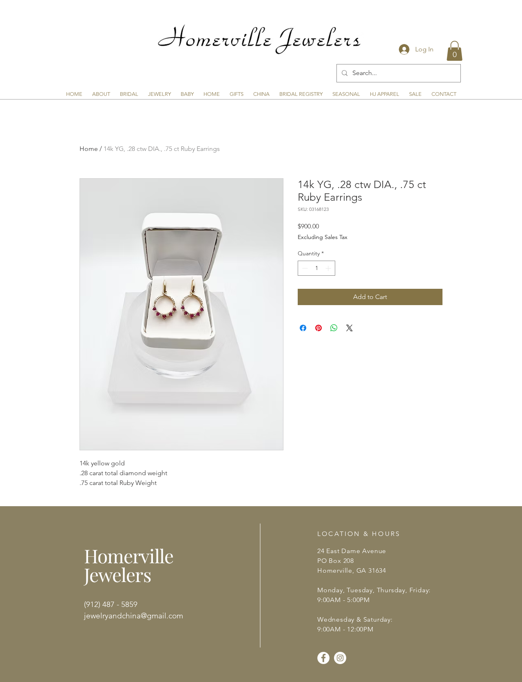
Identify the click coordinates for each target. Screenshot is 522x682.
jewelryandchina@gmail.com (133, 615)
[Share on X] (349, 328)
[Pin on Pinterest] (318, 328)
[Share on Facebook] (303, 328)
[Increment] (329, 268)
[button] (454, 51)
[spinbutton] (316, 268)
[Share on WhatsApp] (334, 328)
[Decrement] (304, 268)
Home (89, 149)
